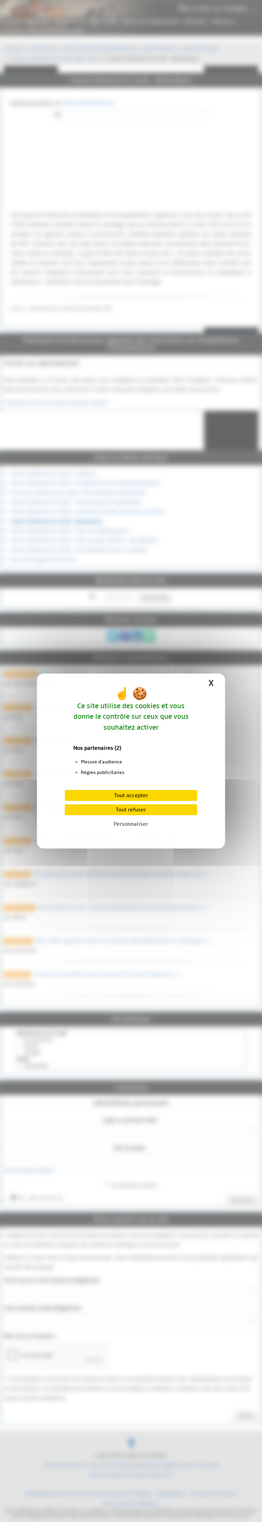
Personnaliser (131, 824)
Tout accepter (131, 795)
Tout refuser (131, 809)
